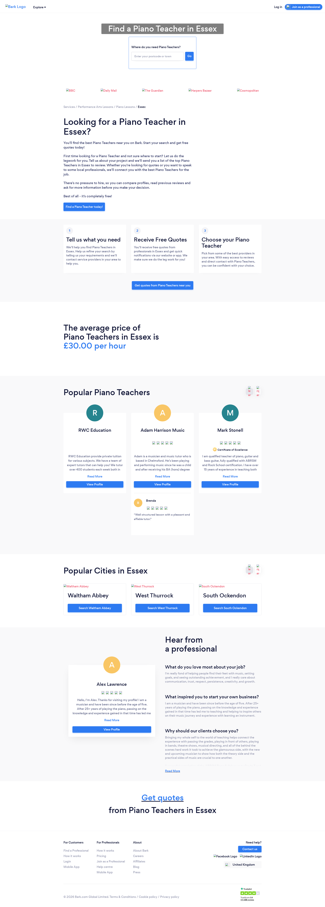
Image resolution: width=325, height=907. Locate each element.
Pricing (101, 856)
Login (67, 861)
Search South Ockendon (230, 608)
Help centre (105, 867)
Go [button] (189, 56)
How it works (72, 856)
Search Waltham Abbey (95, 608)
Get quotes (163, 797)
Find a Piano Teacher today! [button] (84, 207)
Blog (136, 867)
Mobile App (71, 867)
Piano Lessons (125, 107)
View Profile (95, 484)
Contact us (249, 849)
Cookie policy (148, 897)
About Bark (140, 851)
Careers (138, 856)
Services (69, 107)
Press (136, 872)
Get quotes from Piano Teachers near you (162, 285)
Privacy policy (169, 897)
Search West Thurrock (163, 608)
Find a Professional (76, 851)
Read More (172, 771)
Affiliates (139, 861)
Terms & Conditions (123, 897)
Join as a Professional (111, 861)
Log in (278, 7)
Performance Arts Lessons (95, 107)
